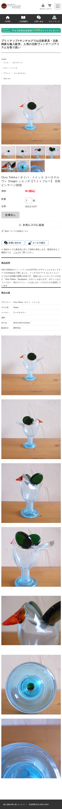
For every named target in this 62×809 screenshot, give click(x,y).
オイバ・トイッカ (10, 68)
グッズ (6, 63)
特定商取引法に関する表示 (39, 804)
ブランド (6, 73)
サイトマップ (54, 21)
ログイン (43, 9)
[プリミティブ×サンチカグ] (11, 7)
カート (49, 9)
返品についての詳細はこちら (16, 231)
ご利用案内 (23, 21)
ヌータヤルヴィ (20, 73)
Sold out (7, 78)
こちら (16, 252)
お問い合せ (38, 21)
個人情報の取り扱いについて (14, 804)
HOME (7, 21)
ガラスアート (17, 63)
